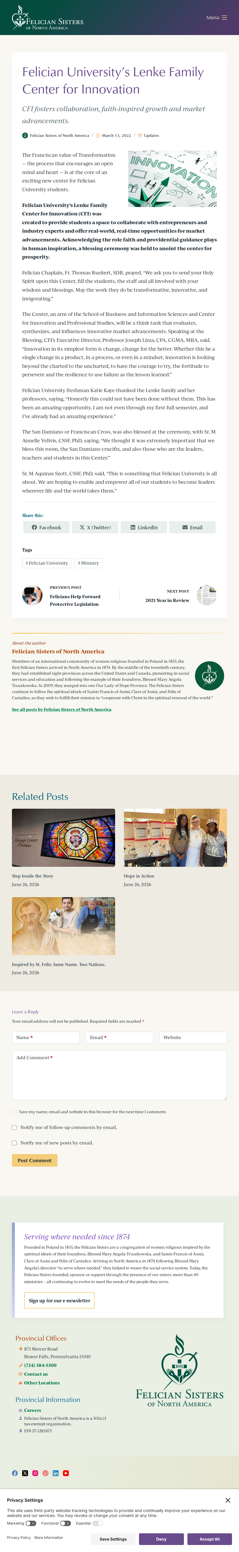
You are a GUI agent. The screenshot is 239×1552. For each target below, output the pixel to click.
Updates (151, 135)
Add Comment (34, 1057)
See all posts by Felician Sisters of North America (61, 709)
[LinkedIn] (56, 1473)
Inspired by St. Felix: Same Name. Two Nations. (59, 964)
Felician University (47, 563)
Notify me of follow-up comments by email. (68, 1127)
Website (172, 1037)
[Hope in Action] (175, 838)
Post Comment (35, 1160)
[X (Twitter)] (25, 1473)
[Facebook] (15, 1473)
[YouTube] (66, 1473)
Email (98, 1037)
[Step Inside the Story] (63, 838)
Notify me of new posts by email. (56, 1143)
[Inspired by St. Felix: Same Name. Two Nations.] (63, 926)
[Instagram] (35, 1473)
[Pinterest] (45, 1473)
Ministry (88, 563)
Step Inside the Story (32, 876)
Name (24, 1037)
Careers (32, 1410)
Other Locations (42, 1383)
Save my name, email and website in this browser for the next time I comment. (92, 1111)
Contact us (36, 1374)
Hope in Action (139, 876)
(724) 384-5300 (40, 1365)
